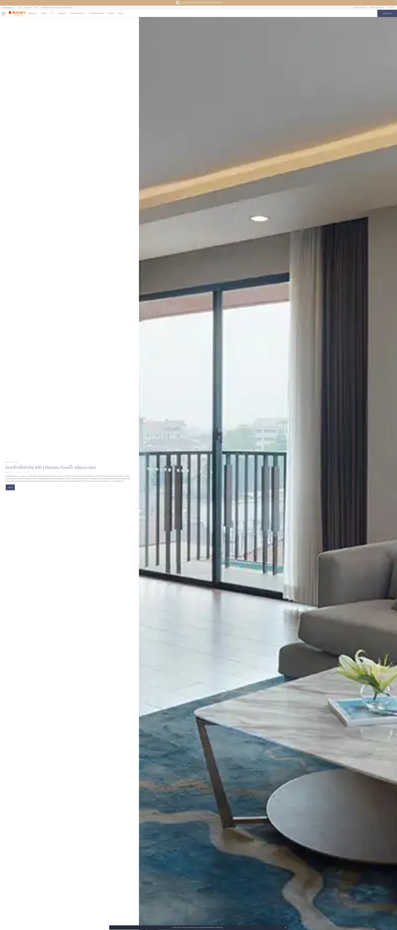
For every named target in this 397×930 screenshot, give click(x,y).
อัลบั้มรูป (43, 13)
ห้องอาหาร (62, 13)
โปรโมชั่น (110, 13)
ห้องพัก (52, 13)
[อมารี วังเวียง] (16, 13)
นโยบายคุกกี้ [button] (219, 927)
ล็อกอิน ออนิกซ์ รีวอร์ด (377, 7)
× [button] (286, 927)
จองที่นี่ (10, 487)
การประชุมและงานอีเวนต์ (96, 13)
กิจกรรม (120, 13)
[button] (8, 8)
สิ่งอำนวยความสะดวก (77, 13)
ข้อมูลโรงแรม (32, 13)
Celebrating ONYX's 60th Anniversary (202, 3)
